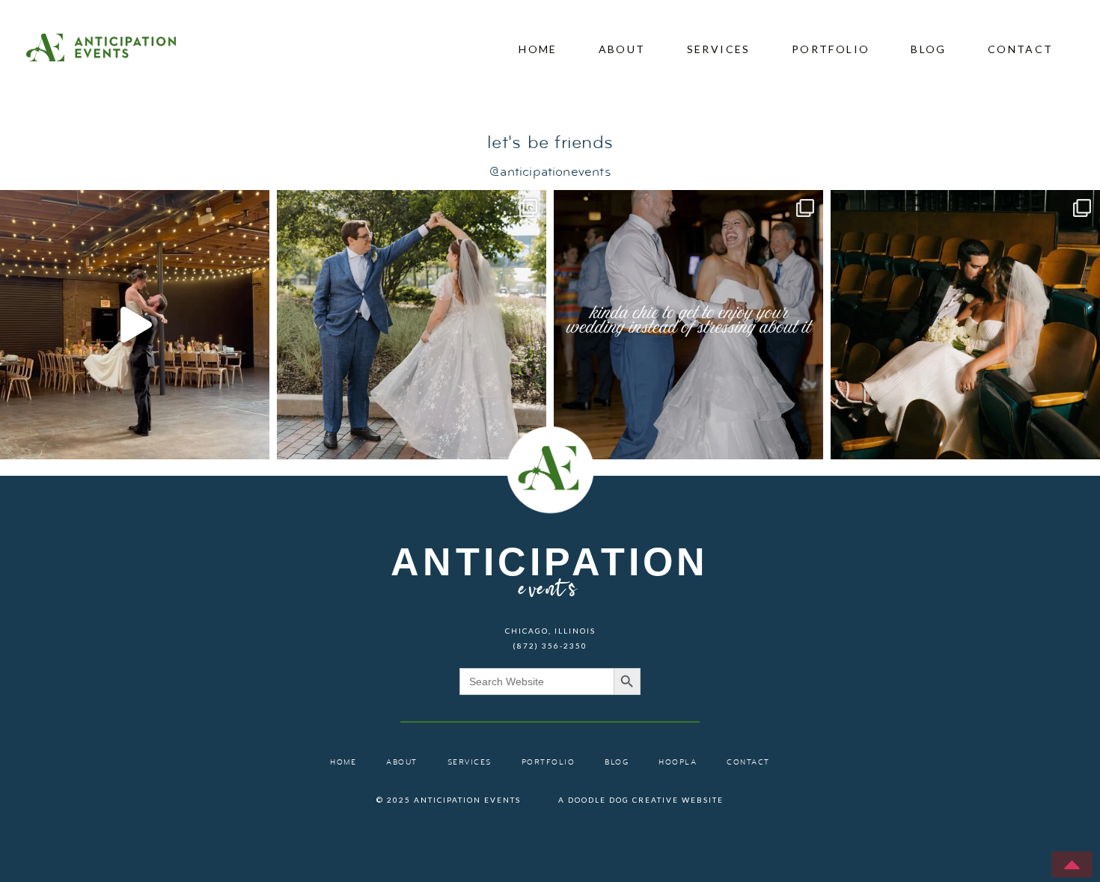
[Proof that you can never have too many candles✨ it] (134, 324)
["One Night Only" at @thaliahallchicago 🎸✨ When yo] (965, 324)
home (538, 49)
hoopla (678, 763)
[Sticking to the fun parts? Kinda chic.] (688, 324)
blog (929, 49)
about (622, 49)
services (719, 49)
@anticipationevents (549, 172)
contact (1021, 49)
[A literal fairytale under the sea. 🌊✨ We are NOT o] (411, 324)
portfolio (831, 49)
